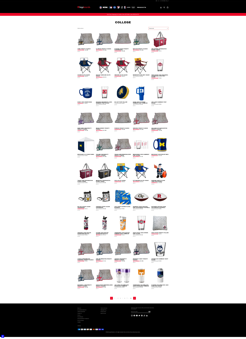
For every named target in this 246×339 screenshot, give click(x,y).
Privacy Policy (103, 311)
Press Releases (80, 316)
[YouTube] (164, 1)
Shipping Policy (104, 309)
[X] (160, 1)
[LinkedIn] (162, 1)
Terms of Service (104, 308)
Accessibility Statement (82, 309)
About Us (79, 308)
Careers (79, 315)
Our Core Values (81, 320)
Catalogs (79, 325)
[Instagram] (158, 1)
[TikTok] (167, 1)
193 (131, 298)
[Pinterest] (166, 1)
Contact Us (80, 313)
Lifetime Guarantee (81, 311)
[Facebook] (156, 1)
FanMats (79, 322)
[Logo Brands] (84, 7)
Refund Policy (103, 313)
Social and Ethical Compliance (83, 318)
